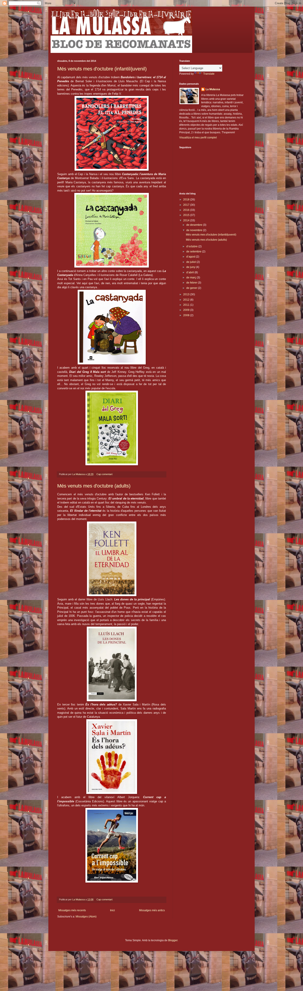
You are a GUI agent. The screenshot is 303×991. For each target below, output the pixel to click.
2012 (186, 299)
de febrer (192, 282)
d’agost (191, 256)
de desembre (194, 224)
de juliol (191, 262)
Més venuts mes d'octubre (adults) (93, 486)
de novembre (194, 230)
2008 (186, 315)
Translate (208, 73)
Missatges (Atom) (86, 916)
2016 (186, 210)
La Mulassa (213, 89)
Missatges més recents (72, 910)
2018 (186, 199)
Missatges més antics (152, 910)
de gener (192, 288)
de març (191, 277)
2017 (186, 204)
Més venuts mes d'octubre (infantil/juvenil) (102, 69)
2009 (186, 310)
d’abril (190, 272)
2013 (186, 294)
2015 (186, 215)
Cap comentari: (105, 474)
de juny (191, 267)
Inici (112, 910)
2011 (186, 304)
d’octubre (192, 246)
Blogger (172, 940)
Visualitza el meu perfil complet (198, 137)
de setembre (194, 251)
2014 (186, 220)
